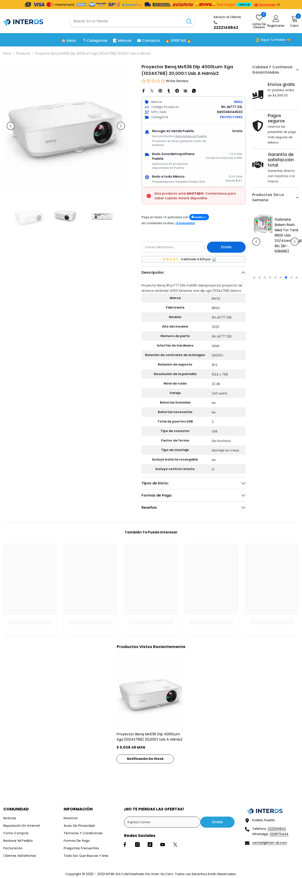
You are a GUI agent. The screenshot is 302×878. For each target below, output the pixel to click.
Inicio (7, 53)
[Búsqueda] (132, 21)
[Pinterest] (160, 90)
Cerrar (278, 4)
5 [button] (275, 277)
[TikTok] (150, 844)
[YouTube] (162, 844)
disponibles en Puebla (191, 136)
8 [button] (291, 277)
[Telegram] (177, 90)
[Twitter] (152, 90)
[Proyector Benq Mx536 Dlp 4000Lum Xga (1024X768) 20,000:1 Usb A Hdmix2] (151, 692)
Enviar (226, 247)
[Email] (185, 90)
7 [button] (286, 277)
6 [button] (281, 277)
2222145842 (277, 829)
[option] (275, 244)
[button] (256, 242)
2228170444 (279, 834)
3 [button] (265, 277)
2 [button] (259, 277)
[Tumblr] (169, 90)
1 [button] (254, 277)
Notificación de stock (145, 759)
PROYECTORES (231, 117)
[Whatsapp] (194, 90)
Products (23, 53)
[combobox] (126, 21)
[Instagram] (137, 844)
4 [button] (270, 277)
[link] (30, 621)
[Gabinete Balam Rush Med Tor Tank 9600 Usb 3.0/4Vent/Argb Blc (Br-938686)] (263, 223)
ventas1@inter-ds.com (269, 842)
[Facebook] (143, 90)
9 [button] (297, 277)
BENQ (238, 102)
